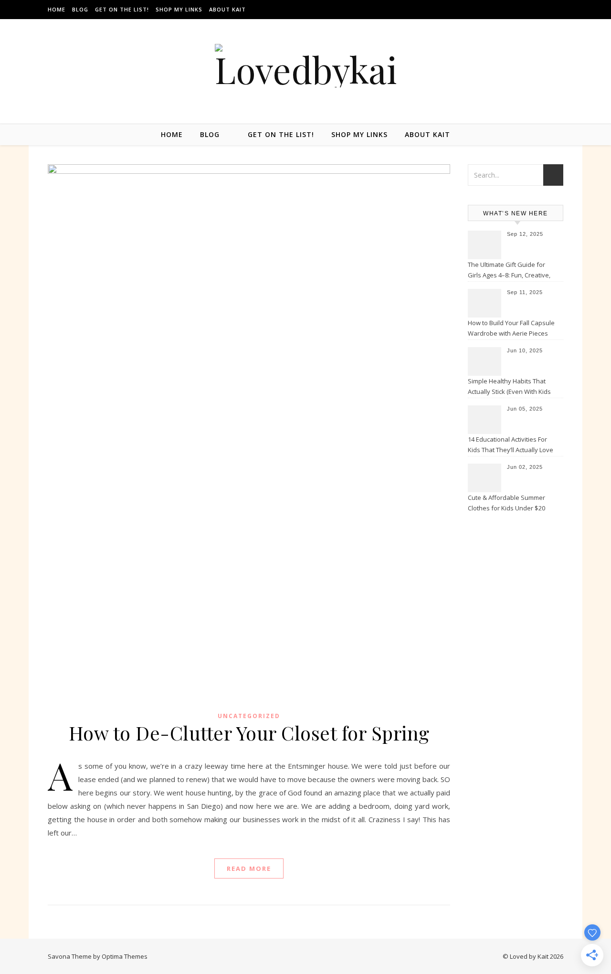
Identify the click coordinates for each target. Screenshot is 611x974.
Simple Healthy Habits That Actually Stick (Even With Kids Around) (509, 387)
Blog (80, 9)
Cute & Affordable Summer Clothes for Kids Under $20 (506, 502)
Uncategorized (249, 716)
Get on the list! (122, 9)
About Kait (227, 9)
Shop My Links (179, 9)
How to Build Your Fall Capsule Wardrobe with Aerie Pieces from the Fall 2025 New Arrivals (512, 328)
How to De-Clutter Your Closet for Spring (249, 732)
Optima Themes (124, 956)
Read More (249, 868)
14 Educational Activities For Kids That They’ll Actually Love (510, 444)
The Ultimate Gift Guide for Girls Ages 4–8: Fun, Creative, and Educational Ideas (509, 270)
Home (56, 9)
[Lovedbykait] (305, 65)
